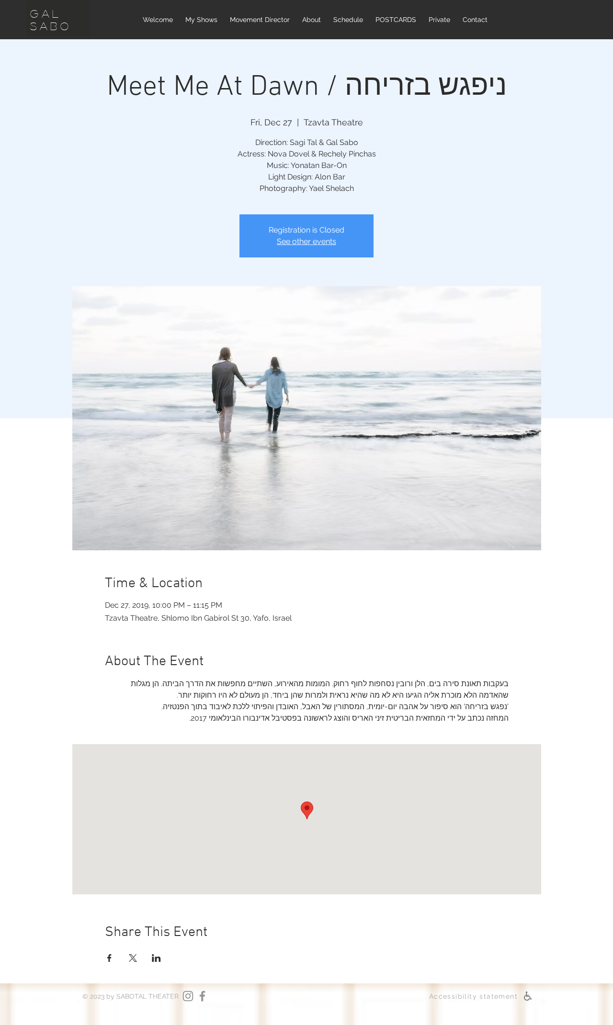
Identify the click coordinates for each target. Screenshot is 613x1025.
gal (45, 13)
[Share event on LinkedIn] (156, 958)
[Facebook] (202, 996)
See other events (306, 241)
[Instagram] (188, 996)
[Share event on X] (132, 958)
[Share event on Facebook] (109, 958)
